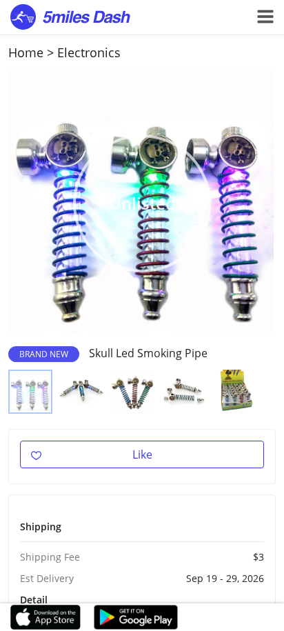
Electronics (89, 52)
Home (25, 52)
